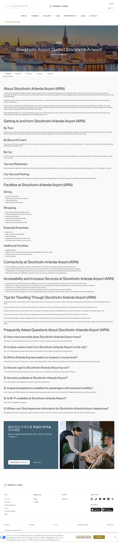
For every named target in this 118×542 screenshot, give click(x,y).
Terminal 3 (29, 73)
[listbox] (111, 8)
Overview (8, 73)
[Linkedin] (108, 499)
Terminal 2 (18, 73)
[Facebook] (100, 499)
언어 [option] (109, 8)
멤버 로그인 (37, 462)
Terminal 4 (40, 73)
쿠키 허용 (99, 537)
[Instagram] (92, 499)
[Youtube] (104, 499)
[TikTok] (96, 499)
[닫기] (115, 537)
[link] (96, 510)
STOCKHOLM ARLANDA (13, 22)
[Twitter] (112, 499)
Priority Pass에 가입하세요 (19, 462)
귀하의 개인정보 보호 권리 (84, 537)
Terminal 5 (50, 73)
